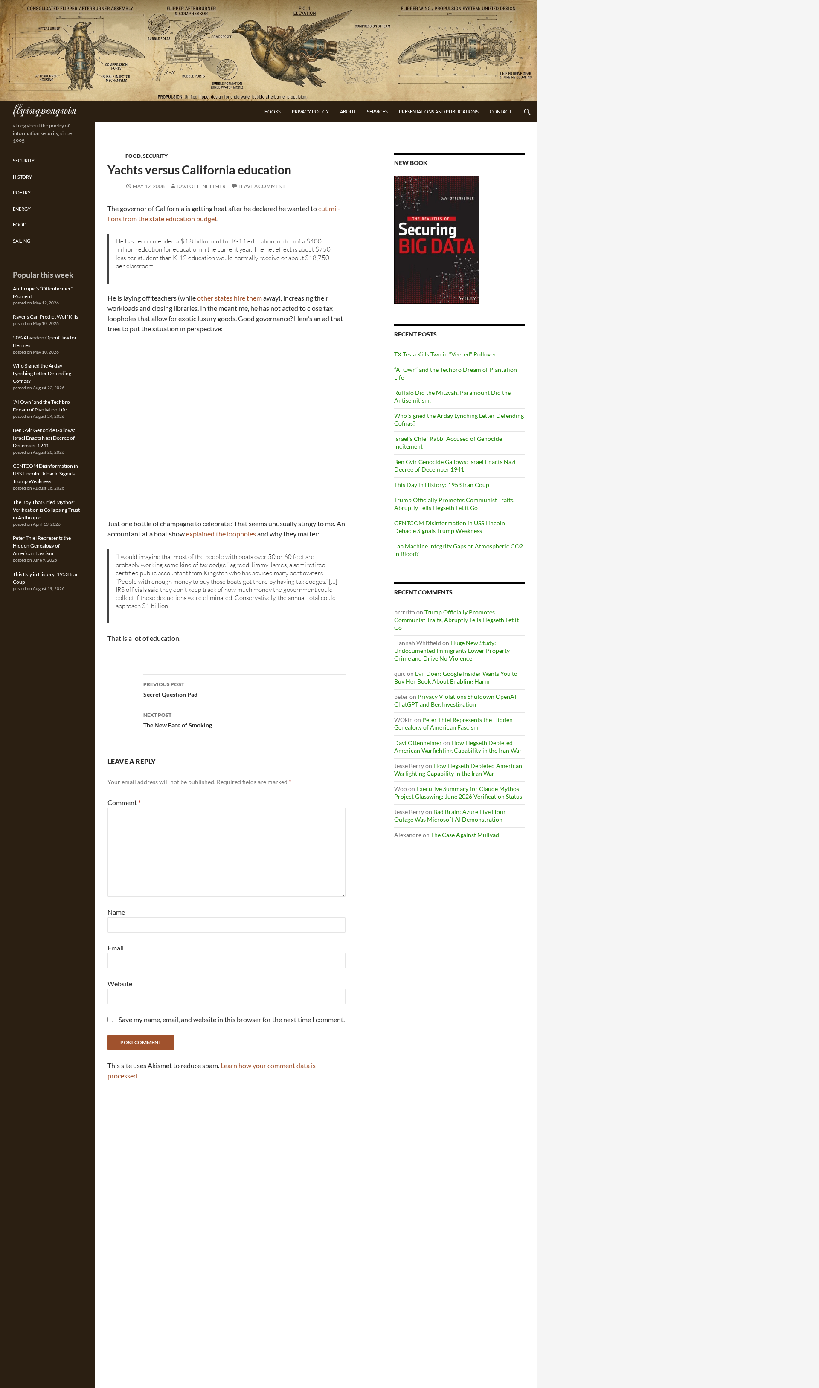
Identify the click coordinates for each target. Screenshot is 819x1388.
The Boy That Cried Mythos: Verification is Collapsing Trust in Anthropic (46, 510)
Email (115, 948)
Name (116, 912)
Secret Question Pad (170, 689)
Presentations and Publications (439, 111)
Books (272, 111)
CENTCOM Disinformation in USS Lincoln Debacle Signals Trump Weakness (449, 526)
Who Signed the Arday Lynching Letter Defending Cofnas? (42, 373)
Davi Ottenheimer (201, 186)
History (22, 177)
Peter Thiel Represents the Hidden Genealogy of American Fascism (453, 723)
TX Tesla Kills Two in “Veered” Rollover (445, 354)
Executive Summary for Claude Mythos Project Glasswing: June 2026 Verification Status (458, 792)
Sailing (21, 240)
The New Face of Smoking (177, 720)
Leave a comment (261, 186)
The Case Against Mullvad (465, 834)
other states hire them (229, 298)
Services (377, 111)
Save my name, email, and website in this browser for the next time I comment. (232, 1019)
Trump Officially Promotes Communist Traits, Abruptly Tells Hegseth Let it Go (454, 503)
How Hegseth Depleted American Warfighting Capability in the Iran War (458, 746)
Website (119, 983)
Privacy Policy (310, 111)
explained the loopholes (221, 534)
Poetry (22, 192)
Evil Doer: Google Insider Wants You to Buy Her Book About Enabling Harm (455, 677)
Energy (22, 209)
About (348, 111)
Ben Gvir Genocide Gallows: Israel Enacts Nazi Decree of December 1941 (455, 465)
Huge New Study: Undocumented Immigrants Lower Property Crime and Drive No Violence (452, 650)
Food (133, 156)
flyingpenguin (44, 109)
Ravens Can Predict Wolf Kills (45, 316)
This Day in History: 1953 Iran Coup (441, 484)
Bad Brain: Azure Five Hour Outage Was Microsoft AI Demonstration (450, 815)
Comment (124, 802)
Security (155, 156)
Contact (500, 111)
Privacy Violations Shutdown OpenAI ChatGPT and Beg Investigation (455, 700)
